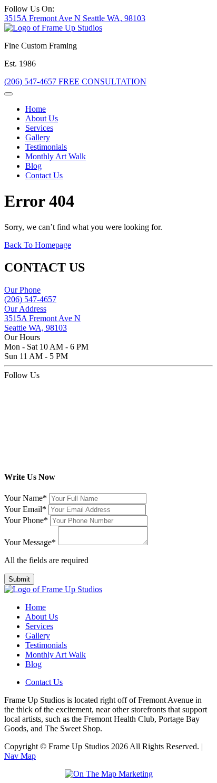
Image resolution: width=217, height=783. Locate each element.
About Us (41, 118)
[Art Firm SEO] (109, 774)
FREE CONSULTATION (102, 81)
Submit (19, 579)
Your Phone (26, 520)
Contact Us (44, 175)
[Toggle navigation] (8, 93)
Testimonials (46, 146)
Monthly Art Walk (55, 156)
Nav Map (20, 755)
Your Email (25, 509)
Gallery (37, 137)
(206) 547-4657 (31, 81)
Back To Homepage (37, 244)
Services (39, 127)
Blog (33, 165)
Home (35, 108)
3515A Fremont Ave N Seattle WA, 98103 (74, 18)
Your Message (30, 542)
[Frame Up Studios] (53, 27)
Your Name (25, 498)
